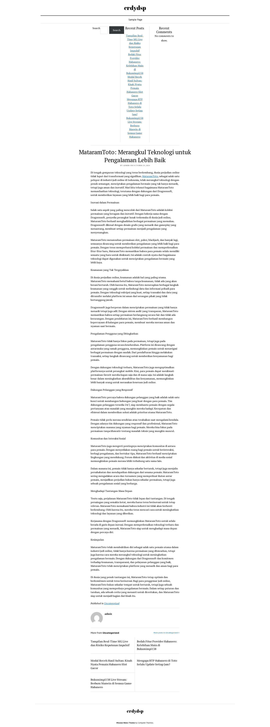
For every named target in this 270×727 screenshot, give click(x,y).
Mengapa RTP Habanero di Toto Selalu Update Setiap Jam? (135, 107)
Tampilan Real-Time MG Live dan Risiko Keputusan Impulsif (134, 43)
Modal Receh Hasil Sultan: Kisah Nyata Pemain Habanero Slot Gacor (111, 664)
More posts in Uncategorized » (166, 632)
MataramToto (150, 176)
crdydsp (135, 8)
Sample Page (135, 19)
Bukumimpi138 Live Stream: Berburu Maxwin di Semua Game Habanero (111, 683)
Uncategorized (111, 603)
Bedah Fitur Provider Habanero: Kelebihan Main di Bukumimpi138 (157, 645)
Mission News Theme (125, 723)
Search (96, 28)
